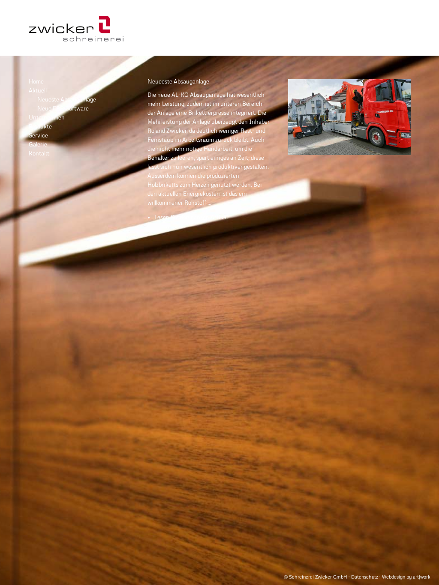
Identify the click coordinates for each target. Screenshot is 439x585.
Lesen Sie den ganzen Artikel (191, 217)
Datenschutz (364, 576)
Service (38, 135)
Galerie (38, 144)
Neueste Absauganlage (66, 99)
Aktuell (38, 90)
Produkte (40, 126)
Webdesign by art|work (406, 576)
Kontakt (39, 153)
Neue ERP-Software (63, 108)
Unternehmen (47, 117)
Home (36, 81)
